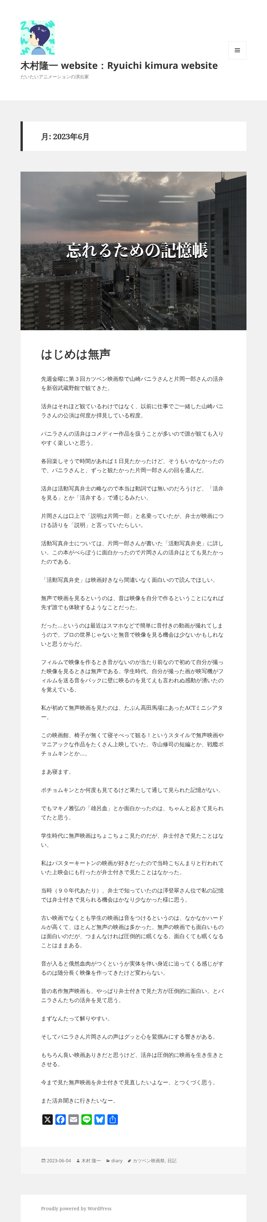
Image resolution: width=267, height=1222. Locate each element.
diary (116, 1160)
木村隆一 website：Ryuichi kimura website (119, 65)
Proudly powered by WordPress (76, 1208)
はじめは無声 (76, 353)
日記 (171, 1160)
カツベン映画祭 (149, 1160)
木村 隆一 (91, 1160)
